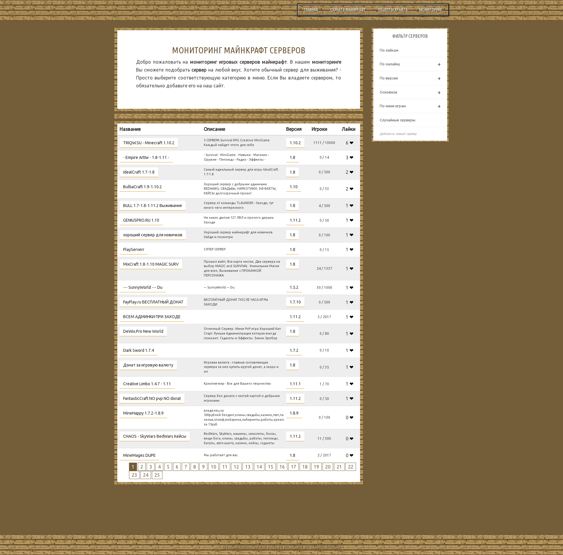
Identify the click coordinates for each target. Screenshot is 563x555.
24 (145, 475)
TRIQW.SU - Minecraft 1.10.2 (148, 142)
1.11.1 (295, 383)
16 (282, 466)
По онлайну (410, 64)
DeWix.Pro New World (143, 331)
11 (225, 466)
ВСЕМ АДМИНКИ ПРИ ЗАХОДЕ (152, 316)
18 (305, 466)
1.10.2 (295, 142)
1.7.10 (295, 302)
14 (259, 466)
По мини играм (410, 106)
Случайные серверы (398, 120)
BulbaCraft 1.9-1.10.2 (142, 186)
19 (316, 466)
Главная (311, 9)
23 (134, 475)
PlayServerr (133, 249)
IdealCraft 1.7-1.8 (139, 172)
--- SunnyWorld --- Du (142, 287)
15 (270, 466)
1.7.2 (294, 350)
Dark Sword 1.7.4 (138, 350)
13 (247, 466)
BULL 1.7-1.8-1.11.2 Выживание (152, 205)
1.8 (292, 157)
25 (157, 475)
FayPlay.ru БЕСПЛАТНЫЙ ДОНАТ (153, 302)
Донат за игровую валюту (148, 365)
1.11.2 (295, 220)
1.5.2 (294, 287)
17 (293, 466)
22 (350, 466)
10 (213, 466)
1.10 (294, 186)
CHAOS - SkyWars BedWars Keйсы (154, 436)
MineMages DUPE (139, 455)
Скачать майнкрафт (348, 9)
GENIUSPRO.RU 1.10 (141, 220)
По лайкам (389, 50)
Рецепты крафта (393, 9)
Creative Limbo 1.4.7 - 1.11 (147, 383)
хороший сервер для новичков (152, 234)
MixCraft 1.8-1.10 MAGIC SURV (151, 264)
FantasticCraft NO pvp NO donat (152, 398)
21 (339, 466)
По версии (410, 78)
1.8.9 (294, 413)
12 (236, 466)
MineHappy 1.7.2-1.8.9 (143, 413)
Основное (410, 92)
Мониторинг (430, 9)
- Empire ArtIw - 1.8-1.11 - (146, 157)
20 (327, 466)
